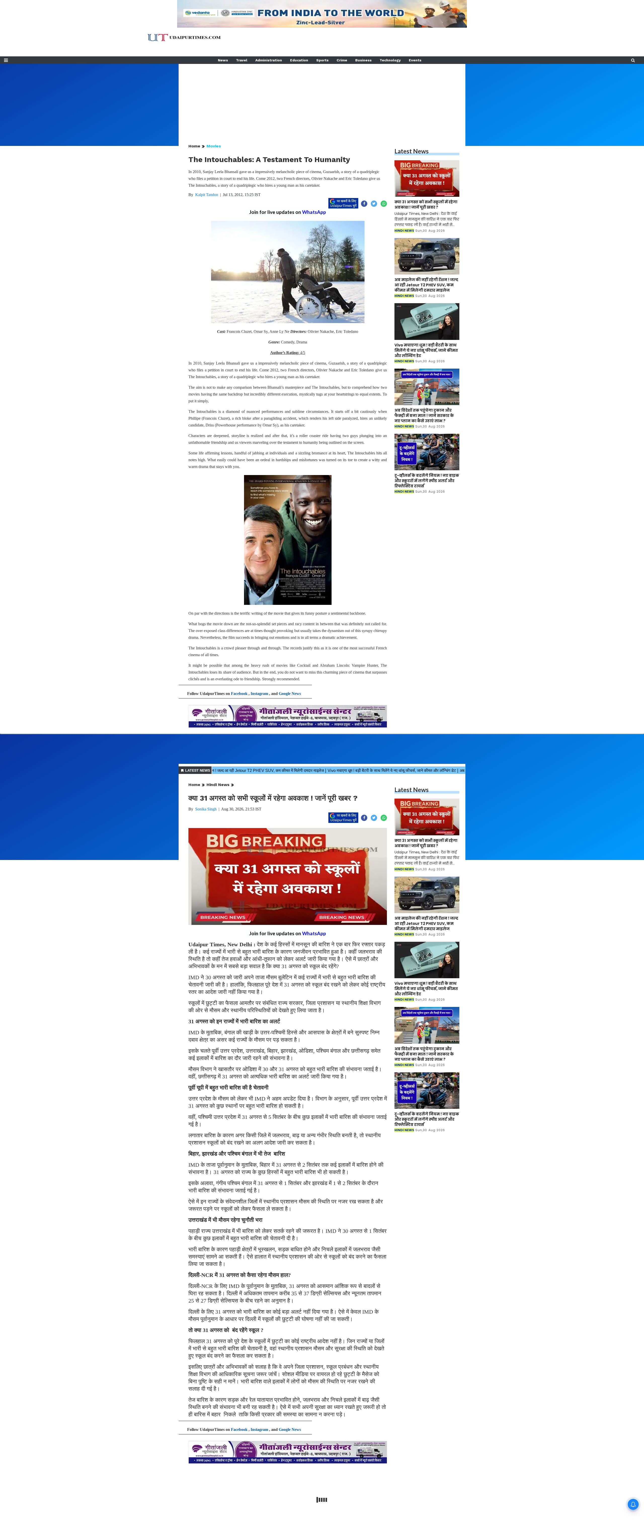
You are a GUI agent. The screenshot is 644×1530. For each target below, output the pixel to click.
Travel (241, 60)
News (223, 60)
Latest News (411, 151)
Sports (322, 60)
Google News (290, 693)
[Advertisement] (322, 99)
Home (194, 146)
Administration (268, 60)
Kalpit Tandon (206, 194)
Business (363, 60)
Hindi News (218, 784)
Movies (214, 146)
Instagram (259, 693)
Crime (342, 60)
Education (299, 60)
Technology (390, 60)
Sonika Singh (206, 809)
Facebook (239, 693)
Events (415, 60)
